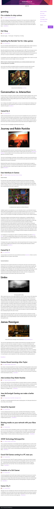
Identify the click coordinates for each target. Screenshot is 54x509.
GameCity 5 (5, 250)
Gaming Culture (13, 17)
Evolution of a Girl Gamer (10, 470)
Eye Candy (42, 13)
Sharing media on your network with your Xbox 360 (18, 423)
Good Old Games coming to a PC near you (17, 454)
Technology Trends (43, 19)
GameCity (27, 254)
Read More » (11, 105)
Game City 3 (5, 486)
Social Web (42, 17)
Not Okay (4, 31)
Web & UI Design (43, 21)
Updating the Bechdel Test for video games (17, 41)
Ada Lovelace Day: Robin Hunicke (13, 377)
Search (41, 24)
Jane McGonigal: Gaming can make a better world (17, 394)
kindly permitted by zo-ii (28, 339)
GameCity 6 (5, 111)
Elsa (3, 17)
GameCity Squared (8, 407)
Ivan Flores (24, 87)
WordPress (10, 507)
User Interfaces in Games (10, 172)
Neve (2, 507)
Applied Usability (7, 17)
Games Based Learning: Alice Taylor (14, 362)
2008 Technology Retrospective (12, 439)
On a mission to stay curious (11, 15)
